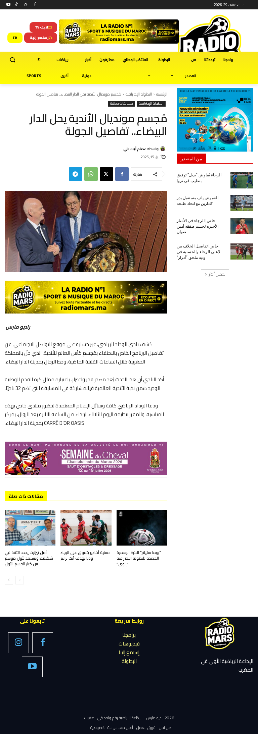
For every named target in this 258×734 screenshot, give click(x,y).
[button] (12, 60)
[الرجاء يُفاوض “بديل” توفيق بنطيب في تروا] (241, 180)
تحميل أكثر (217, 274)
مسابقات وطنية (121, 104)
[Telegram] (75, 174)
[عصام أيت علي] (163, 148)
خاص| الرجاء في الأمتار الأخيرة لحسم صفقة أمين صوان (197, 226)
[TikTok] (16, 5)
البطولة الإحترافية (139, 94)
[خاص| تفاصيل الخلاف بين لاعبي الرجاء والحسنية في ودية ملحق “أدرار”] (241, 251)
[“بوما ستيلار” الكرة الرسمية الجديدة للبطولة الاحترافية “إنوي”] (142, 528)
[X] (106, 174)
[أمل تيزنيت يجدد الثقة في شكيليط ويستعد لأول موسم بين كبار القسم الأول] (30, 528)
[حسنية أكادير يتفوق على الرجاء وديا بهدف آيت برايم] (85, 528)
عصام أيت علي (134, 149)
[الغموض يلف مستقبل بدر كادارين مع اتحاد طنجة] (241, 203)
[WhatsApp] (91, 174)
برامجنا (129, 635)
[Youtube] (8, 5)
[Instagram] (26, 5)
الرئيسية (161, 94)
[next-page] (9, 580)
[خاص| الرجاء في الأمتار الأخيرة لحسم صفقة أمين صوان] (241, 226)
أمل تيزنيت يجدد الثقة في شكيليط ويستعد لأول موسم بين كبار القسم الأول (29, 558)
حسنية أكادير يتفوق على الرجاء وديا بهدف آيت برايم (85, 555)
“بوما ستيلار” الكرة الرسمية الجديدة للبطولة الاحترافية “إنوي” (139, 558)
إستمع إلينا (129, 652)
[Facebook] (35, 5)
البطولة (129, 661)
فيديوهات (129, 643)
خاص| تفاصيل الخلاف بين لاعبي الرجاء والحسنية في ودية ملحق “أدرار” (198, 252)
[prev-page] (19, 580)
